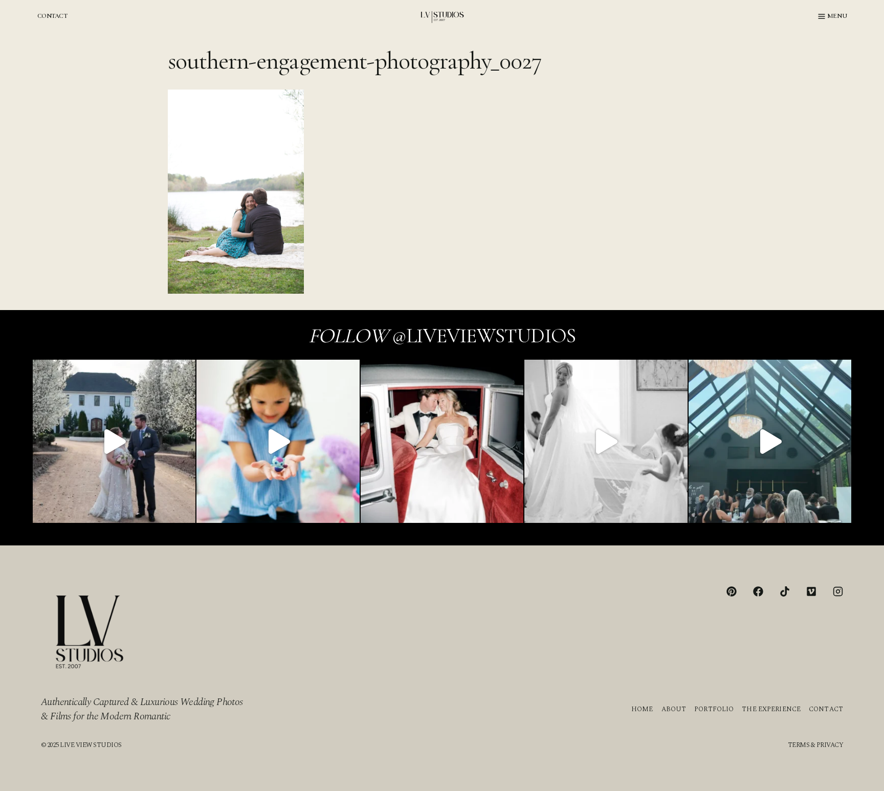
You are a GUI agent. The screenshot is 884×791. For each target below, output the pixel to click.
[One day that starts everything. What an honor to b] (605, 441)
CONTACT (52, 16)
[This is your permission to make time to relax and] (114, 441)
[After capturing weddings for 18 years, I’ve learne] (770, 441)
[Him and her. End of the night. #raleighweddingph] (442, 441)
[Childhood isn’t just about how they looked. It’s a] (277, 441)
